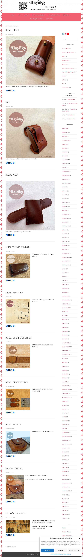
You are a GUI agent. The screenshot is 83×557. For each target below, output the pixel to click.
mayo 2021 (64, 233)
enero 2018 (64, 382)
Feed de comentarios (67, 535)
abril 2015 (64, 510)
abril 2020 (64, 280)
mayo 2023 (64, 152)
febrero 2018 (65, 378)
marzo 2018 (65, 374)
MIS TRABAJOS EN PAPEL (54, 15)
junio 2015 (64, 502)
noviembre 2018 (66, 346)
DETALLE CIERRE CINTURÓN (17, 382)
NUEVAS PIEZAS (12, 174)
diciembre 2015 (65, 479)
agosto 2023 (65, 144)
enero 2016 (64, 475)
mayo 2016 (64, 459)
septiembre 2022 (66, 183)
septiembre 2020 (66, 265)
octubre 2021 (65, 222)
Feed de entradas (66, 531)
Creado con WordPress (31, 554)
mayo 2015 (64, 506)
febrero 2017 (65, 424)
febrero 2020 (65, 288)
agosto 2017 (65, 401)
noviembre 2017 (66, 389)
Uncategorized (65, 87)
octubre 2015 (65, 487)
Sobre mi (26, 15)
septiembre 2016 (66, 444)
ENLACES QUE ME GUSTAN (36, 19)
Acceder (64, 528)
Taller (63, 84)
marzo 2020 (65, 284)
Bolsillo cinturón (14, 468)
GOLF (8, 102)
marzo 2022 (65, 202)
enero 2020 (64, 292)
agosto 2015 (65, 494)
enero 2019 (64, 339)
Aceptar (47, 550)
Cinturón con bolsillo (16, 513)
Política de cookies (53, 554)
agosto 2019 (65, 311)
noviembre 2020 (66, 257)
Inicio (12, 15)
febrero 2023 (65, 163)
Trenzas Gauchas (71, 99)
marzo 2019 (65, 331)
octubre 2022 (65, 179)
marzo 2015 (65, 514)
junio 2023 (64, 148)
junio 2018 (64, 362)
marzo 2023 (65, 160)
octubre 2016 (65, 440)
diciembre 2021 (65, 214)
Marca (63, 56)
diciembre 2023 (65, 140)
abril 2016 (64, 463)
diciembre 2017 (65, 385)
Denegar (60, 550)
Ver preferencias (74, 550)
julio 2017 (64, 405)
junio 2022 (64, 191)
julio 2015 (64, 498)
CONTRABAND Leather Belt (39, 520)
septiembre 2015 (66, 491)
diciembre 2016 (65, 432)
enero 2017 (64, 428)
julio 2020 (64, 269)
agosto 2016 (65, 448)
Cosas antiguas (65, 48)
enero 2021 (64, 249)
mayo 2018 (64, 366)
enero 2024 (64, 136)
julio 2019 (64, 315)
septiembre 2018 (66, 354)
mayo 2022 (64, 195)
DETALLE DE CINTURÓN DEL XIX (19, 337)
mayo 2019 (64, 323)
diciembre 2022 (65, 171)
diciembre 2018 (65, 343)
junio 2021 (64, 230)
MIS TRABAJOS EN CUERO (38, 15)
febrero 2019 (65, 335)
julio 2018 (64, 358)
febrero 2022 (65, 206)
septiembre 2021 (66, 226)
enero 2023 (64, 167)
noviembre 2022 (66, 175)
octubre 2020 (65, 261)
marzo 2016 (65, 467)
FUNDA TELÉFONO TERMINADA (18, 247)
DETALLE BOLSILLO (13, 424)
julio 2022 (64, 187)
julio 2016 (64, 452)
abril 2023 (64, 156)
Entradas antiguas (11, 546)
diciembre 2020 (65, 253)
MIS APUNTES (49, 19)
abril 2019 (64, 327)
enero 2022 (64, 210)
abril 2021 (64, 237)
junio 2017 (64, 409)
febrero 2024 (65, 132)
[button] (80, 538)
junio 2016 (64, 455)
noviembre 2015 (66, 483)
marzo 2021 (65, 241)
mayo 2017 (64, 413)
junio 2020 (64, 272)
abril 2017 (64, 417)
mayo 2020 (64, 276)
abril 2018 (64, 370)
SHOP (19, 15)
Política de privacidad (62, 554)
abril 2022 (64, 198)
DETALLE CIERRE (12, 29)
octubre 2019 (65, 304)
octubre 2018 (65, 350)
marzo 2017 (65, 420)
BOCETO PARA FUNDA (14, 292)
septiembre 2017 (66, 397)
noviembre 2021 (66, 218)
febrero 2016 (65, 471)
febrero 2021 (65, 245)
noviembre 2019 (66, 300)
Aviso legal (69, 554)
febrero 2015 (65, 518)
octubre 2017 (65, 393)
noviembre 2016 (66, 436)
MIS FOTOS (66, 15)
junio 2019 (64, 319)
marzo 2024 (65, 128)
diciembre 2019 (65, 296)
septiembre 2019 (66, 307)
